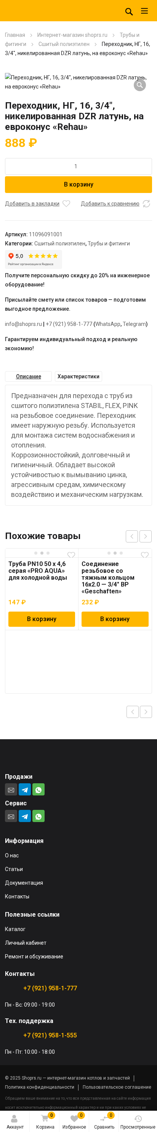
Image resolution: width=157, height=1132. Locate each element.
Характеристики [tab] (78, 376)
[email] (11, 789)
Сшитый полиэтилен (64, 44)
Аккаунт (15, 1127)
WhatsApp (107, 324)
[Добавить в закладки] (66, 203)
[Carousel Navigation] (139, 536)
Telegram (134, 324)
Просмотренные (137, 1127)
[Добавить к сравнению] (146, 203)
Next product (146, 712)
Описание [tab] (28, 376)
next (145, 536)
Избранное (74, 1121)
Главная (15, 35)
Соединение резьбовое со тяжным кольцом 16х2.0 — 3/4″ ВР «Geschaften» (108, 577)
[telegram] (25, 789)
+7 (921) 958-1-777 (69, 324)
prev (132, 536)
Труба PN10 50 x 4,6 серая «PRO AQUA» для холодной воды (37, 570)
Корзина (45, 1121)
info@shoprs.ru (23, 324)
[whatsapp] (38, 789)
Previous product (133, 712)
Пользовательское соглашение (117, 1087)
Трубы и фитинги (109, 243)
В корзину (78, 184)
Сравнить (104, 1121)
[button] (140, 85)
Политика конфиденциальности (39, 1087)
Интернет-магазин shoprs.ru (72, 35)
